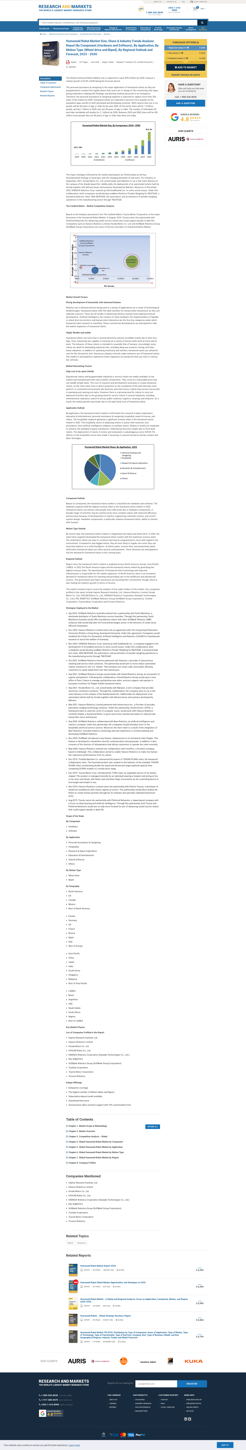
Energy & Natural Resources (113, 29)
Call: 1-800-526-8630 (186, 97)
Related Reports (47, 95)
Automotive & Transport (131, 29)
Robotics (81, 1243)
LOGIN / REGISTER (200, 2)
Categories (140, 1400)
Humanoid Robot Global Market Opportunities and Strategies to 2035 (113, 1282)
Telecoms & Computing (145, 29)
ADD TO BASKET (186, 67)
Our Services (203, 29)
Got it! (225, 1445)
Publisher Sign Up (194, 1400)
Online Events (192, 1407)
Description (45, 78)
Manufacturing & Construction (94, 29)
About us (113, 1400)
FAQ (183, 2)
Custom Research (142, 1407)
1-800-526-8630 (154, 12)
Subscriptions (141, 1411)
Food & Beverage (158, 29)
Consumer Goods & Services (174, 29)
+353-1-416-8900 (174, 9)
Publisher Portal (193, 1403)
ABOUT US (157, 2)
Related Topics (47, 91)
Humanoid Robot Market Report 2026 (98, 1266)
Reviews (112, 1407)
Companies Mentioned (50, 87)
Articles (190, 1411)
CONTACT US (171, 2)
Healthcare (44, 28)
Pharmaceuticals (61, 28)
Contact (164, 1400)
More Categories (191, 29)
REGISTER (192, 1384)
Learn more (74, 1445)
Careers (112, 1403)
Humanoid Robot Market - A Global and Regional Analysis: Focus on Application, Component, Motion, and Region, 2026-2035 (134, 1300)
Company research (143, 1403)
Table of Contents (48, 83)
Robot (70, 1243)
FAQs (163, 1403)
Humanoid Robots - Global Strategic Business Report (105, 1316)
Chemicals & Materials (78, 29)
